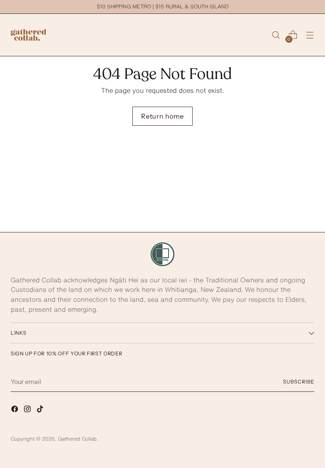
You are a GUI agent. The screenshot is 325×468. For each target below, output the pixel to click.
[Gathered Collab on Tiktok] (41, 410)
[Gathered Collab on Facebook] (15, 410)
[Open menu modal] (310, 35)
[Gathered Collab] (28, 35)
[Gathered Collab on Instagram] (28, 410)
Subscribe (298, 382)
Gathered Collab (77, 438)
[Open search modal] (276, 35)
